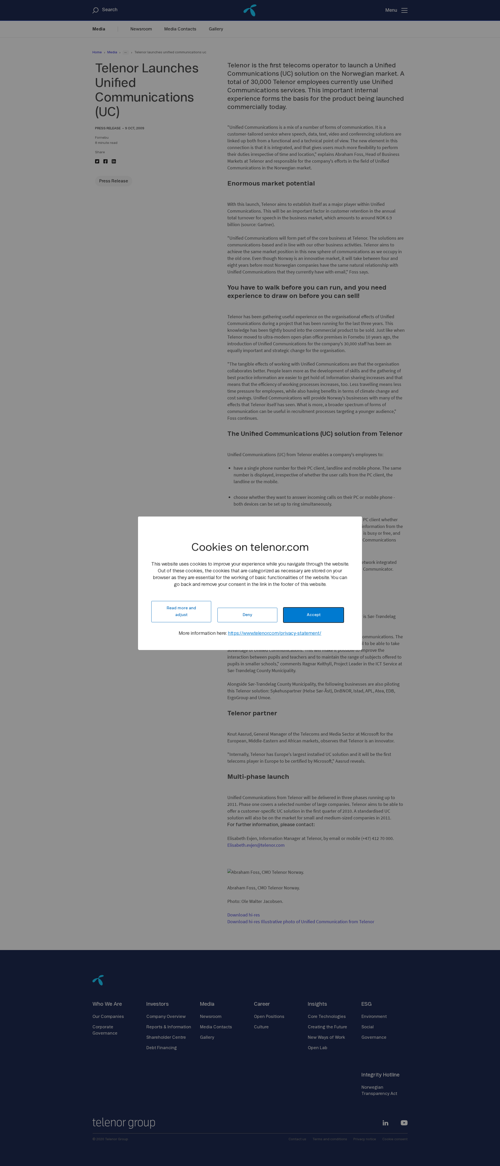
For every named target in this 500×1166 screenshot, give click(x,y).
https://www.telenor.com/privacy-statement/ (274, 633)
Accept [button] (314, 615)
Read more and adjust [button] (181, 611)
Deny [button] (247, 615)
